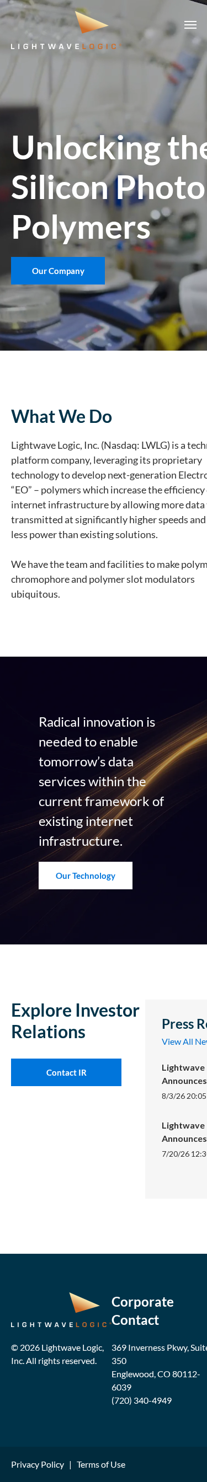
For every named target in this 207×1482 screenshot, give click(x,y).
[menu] (190, 25)
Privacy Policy (37, 1464)
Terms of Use (101, 1464)
